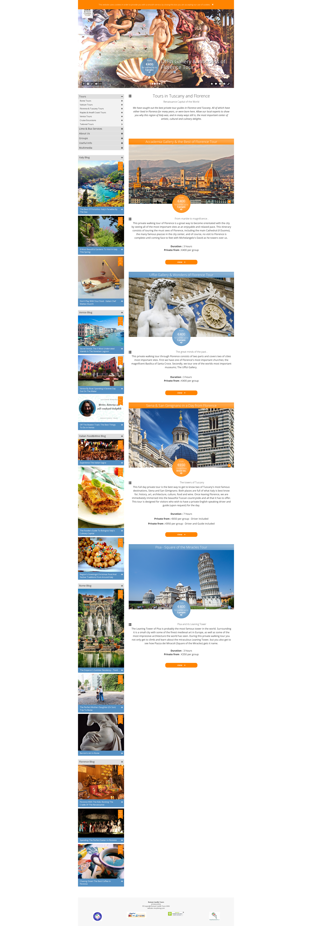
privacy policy (156, 904)
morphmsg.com (159, 908)
